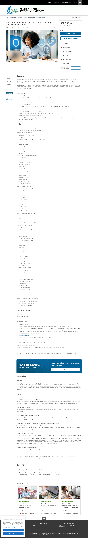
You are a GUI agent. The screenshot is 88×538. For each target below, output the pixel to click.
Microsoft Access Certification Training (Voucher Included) (25, 505)
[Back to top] (44, 523)
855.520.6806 (9, 99)
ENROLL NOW (70, 34)
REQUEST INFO (75, 68)
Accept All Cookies (13, 530)
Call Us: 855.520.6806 (76, 17)
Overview (9, 75)
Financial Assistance (62, 526)
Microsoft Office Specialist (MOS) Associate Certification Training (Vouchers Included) (70, 505)
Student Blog (72, 525)
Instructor (9, 84)
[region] (13, 526)
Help (59, 528)
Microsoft (20, 17)
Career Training (36, 525)
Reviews (8, 90)
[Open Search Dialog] (80, 2)
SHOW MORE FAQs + (21, 461)
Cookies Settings (13, 533)
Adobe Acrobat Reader (24, 335)
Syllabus (8, 78)
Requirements (10, 81)
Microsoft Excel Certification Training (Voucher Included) (49, 504)
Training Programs (13, 17)
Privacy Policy (46, 534)
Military (60, 525)
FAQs (8, 87)
